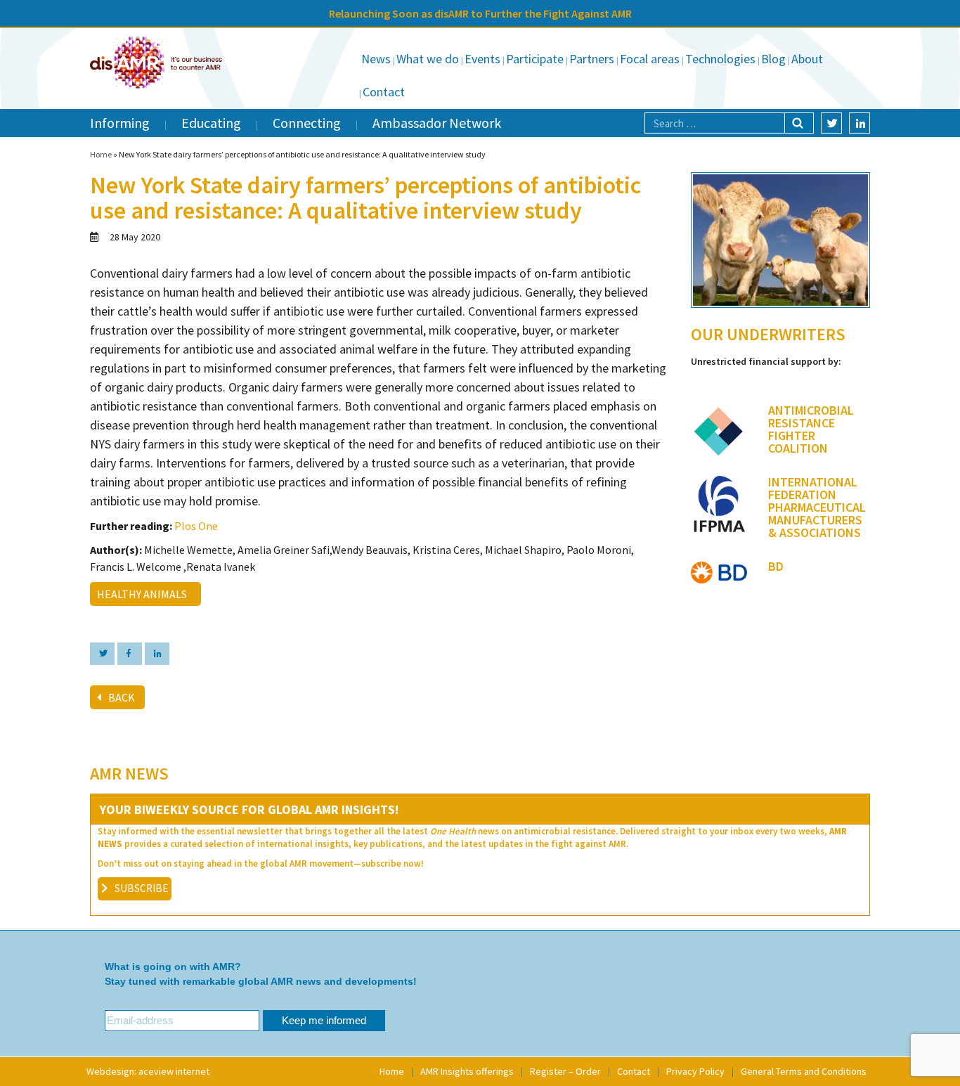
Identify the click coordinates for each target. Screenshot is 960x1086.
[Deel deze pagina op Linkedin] (157, 653)
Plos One (196, 526)
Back (121, 697)
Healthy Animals (144, 594)
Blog (773, 59)
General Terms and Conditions (804, 1071)
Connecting (307, 122)
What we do (427, 59)
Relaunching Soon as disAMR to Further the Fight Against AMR (480, 13)
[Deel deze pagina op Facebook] (129, 653)
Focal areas (650, 59)
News (376, 59)
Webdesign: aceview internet (147, 1071)
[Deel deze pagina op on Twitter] (102, 653)
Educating (211, 122)
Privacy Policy (695, 1071)
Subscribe (141, 888)
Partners (591, 59)
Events (482, 59)
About (807, 59)
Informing (120, 122)
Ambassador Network (436, 122)
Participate (535, 59)
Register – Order (565, 1071)
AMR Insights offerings (467, 1071)
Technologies (720, 59)
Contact (384, 92)
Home (101, 154)
